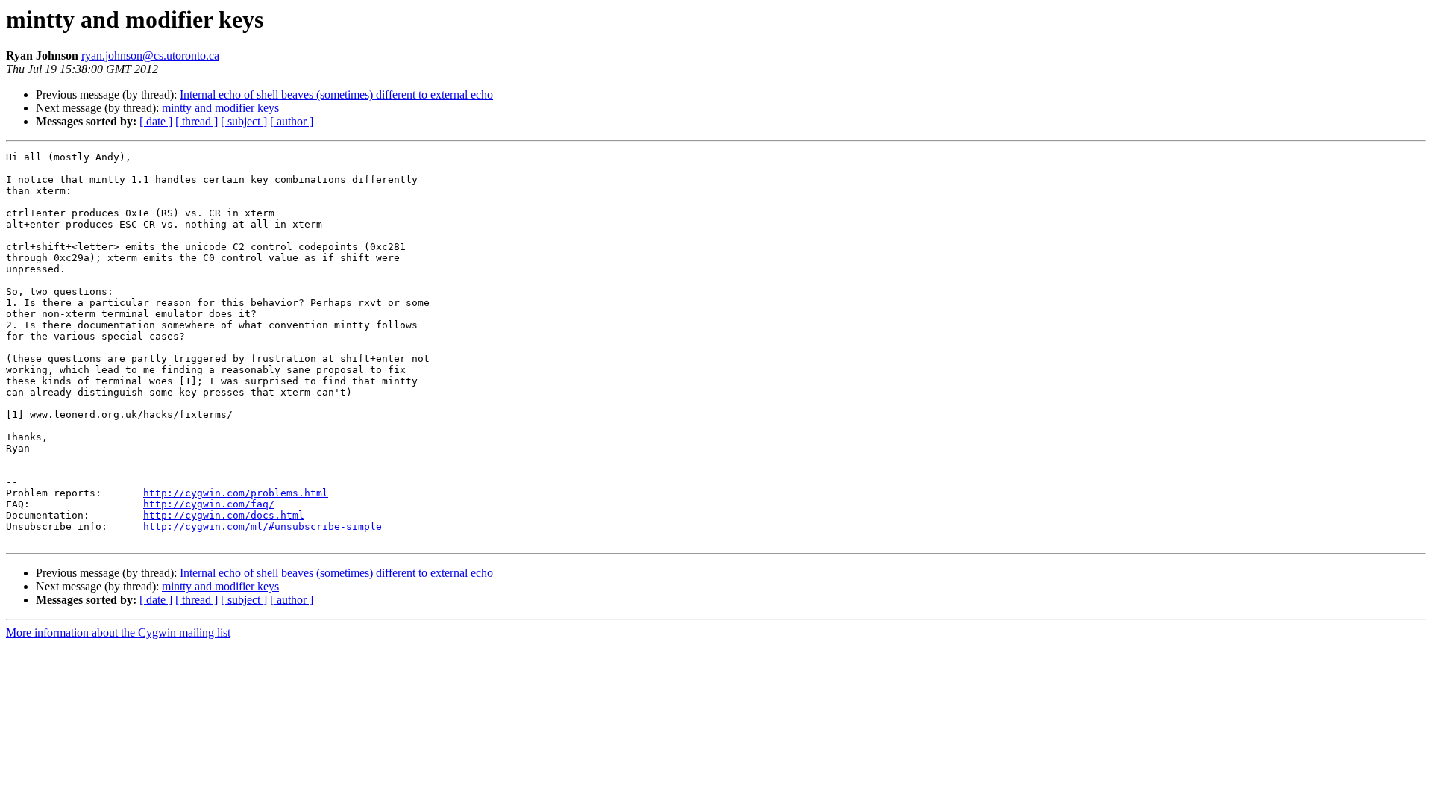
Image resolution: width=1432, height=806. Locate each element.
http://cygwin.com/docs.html (223, 515)
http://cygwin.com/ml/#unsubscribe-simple (262, 526)
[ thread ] (196, 121)
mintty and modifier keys (220, 107)
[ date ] (155, 121)
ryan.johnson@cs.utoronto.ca (150, 55)
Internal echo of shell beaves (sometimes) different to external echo (336, 94)
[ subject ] (244, 121)
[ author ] (291, 121)
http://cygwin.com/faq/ (208, 504)
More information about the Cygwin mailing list (118, 632)
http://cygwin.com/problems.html (235, 493)
